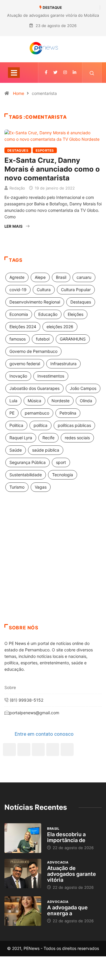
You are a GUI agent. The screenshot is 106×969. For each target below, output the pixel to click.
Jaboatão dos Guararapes (34, 388)
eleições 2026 (60, 326)
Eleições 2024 (22, 326)
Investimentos (50, 375)
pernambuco (37, 412)
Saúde (15, 449)
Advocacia (57, 862)
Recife (48, 437)
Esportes (45, 150)
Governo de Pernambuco (33, 351)
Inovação (18, 375)
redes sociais (77, 437)
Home (18, 93)
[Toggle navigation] (13, 72)
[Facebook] (9, 749)
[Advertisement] (53, 565)
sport (61, 462)
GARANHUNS (73, 338)
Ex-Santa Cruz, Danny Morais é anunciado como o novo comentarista (52, 169)
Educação (47, 314)
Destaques (17, 150)
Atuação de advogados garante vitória (71, 874)
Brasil (61, 277)
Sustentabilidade (25, 474)
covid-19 (17, 289)
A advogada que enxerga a (67, 910)
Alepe (40, 277)
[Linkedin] (74, 72)
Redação (17, 188)
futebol (42, 338)
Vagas (41, 486)
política (40, 425)
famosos (17, 338)
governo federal (24, 363)
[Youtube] (67, 749)
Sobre (10, 687)
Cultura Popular (76, 289)
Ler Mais (13, 226)
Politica (16, 425)
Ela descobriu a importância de (66, 837)
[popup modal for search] (92, 72)
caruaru (84, 277)
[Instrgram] (65, 72)
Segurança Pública (27, 462)
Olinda (86, 400)
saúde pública (45, 449)
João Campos (83, 388)
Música (34, 400)
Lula (13, 400)
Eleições (75, 314)
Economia (18, 314)
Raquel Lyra (20, 437)
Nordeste (60, 400)
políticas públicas (74, 425)
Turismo (16, 486)
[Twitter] (55, 72)
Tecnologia (62, 474)
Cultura (44, 289)
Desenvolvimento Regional (34, 301)
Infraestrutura (63, 363)
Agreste (16, 277)
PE (11, 412)
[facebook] (46, 72)
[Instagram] (52, 749)
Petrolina (67, 412)
